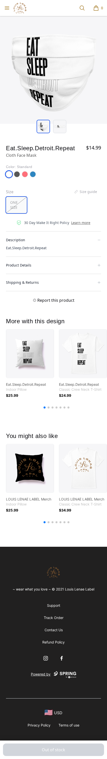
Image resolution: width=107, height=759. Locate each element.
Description (15, 240)
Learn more (80, 222)
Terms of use (68, 725)
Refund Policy (53, 642)
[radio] (16, 205)
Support (53, 605)
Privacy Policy (39, 725)
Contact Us (54, 630)
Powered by (41, 674)
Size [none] (9, 191)
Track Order (53, 618)
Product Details (18, 265)
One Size (14, 205)
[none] (85, 191)
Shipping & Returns (22, 282)
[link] (30, 354)
